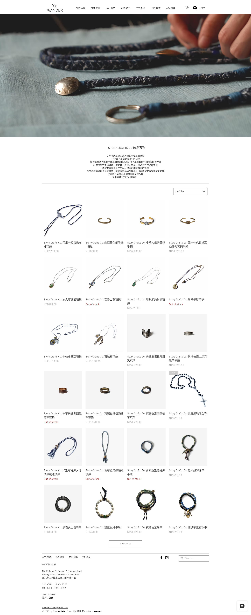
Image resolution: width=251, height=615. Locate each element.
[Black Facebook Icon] (161, 557)
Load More (125, 543)
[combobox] (190, 191)
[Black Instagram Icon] (167, 557)
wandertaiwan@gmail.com (55, 607)
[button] (187, 7)
